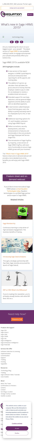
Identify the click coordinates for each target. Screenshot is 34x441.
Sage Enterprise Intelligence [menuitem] (9, 342)
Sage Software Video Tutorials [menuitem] (10, 375)
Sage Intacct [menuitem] (4, 332)
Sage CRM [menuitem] (4, 334)
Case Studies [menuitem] (5, 377)
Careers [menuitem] (3, 388)
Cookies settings (17, 423)
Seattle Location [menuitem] (6, 396)
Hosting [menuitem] (3, 362)
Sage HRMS (14, 51)
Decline (17, 433)
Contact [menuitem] (3, 390)
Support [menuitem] (3, 357)
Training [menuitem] (3, 359)
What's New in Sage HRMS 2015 (17, 154)
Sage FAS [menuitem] (3, 338)
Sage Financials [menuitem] (5, 344)
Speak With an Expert (17, 8)
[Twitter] (12, 42)
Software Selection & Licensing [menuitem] (10, 351)
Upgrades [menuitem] (4, 364)
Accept (17, 428)
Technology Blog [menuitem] (6, 370)
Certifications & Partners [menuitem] (8, 385)
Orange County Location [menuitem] (8, 394)
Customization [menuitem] (5, 355)
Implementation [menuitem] (6, 353)
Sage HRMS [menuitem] (4, 336)
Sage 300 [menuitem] (4, 330)
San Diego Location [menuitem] (7, 392)
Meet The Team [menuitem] (6, 383)
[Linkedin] (17, 42)
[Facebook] (21, 42)
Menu (31, 14)
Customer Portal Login (23, 4)
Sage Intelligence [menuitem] (6, 340)
